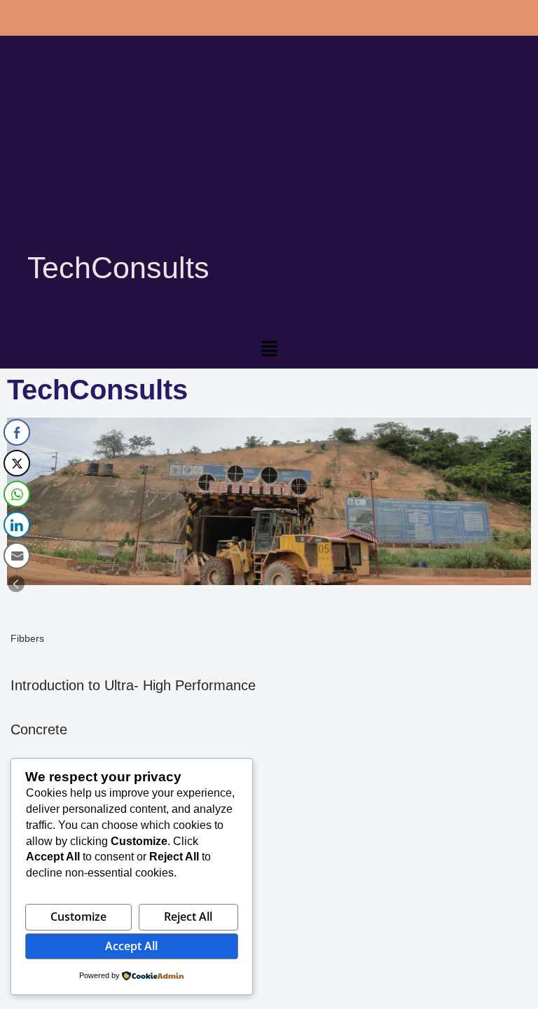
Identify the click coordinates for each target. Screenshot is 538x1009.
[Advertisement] (269, 161)
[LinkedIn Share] (17, 525)
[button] (269, 349)
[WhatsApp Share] (17, 494)
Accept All (131, 946)
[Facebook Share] (17, 432)
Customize (78, 916)
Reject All (188, 916)
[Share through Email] (17, 555)
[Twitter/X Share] (17, 463)
